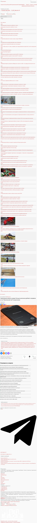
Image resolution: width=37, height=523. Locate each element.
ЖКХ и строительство (5, 479)
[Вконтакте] (5, 504)
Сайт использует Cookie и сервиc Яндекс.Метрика (10, 501)
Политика (2, 477)
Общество (9, 296)
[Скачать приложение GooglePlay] (11, 12)
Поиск (2, 18)
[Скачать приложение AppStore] (4, 12)
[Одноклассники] (2, 304)
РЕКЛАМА (3, 490)
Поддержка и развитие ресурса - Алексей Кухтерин (10, 522)
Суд (1, 476)
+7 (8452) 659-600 (5, 10)
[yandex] (5, 505)
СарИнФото (3, 483)
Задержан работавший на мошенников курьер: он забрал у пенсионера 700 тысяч (20, 343)
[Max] (18, 409)
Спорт (2, 482)
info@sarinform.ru (9, 454)
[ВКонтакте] (0, 304)
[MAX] (4, 304)
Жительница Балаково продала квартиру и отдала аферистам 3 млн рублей (15, 344)
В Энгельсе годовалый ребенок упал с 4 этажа (19, 404)
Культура (2, 481)
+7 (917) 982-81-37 (15, 10)
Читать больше (17, 405)
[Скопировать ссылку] (5, 304)
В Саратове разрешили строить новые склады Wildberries (10, 403)
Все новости (3, 22)
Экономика (3, 478)
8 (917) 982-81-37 (3, 452)
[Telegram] (3, 304)
